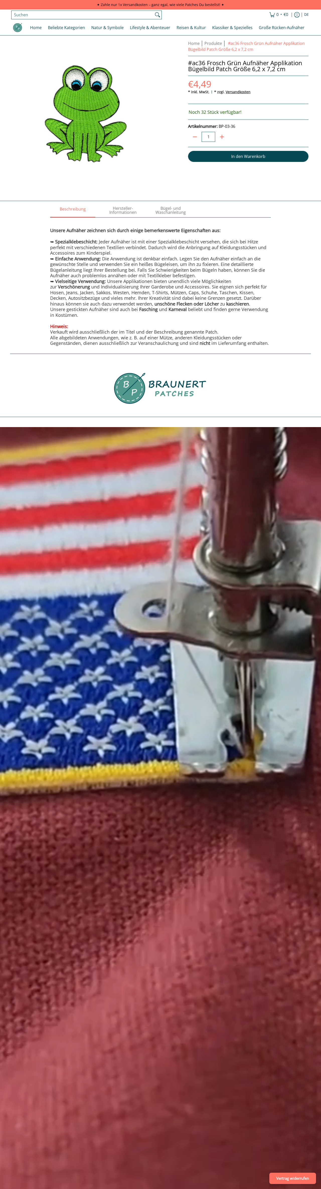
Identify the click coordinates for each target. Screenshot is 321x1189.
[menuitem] (279, 15)
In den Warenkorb (248, 156)
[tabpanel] (160, 281)
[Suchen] (157, 15)
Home (194, 43)
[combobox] (82, 15)
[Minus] (195, 136)
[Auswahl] (222, 136)
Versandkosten (238, 91)
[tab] (72, 210)
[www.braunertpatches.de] (18, 27)
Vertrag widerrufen (292, 1178)
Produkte (213, 43)
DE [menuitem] (306, 14)
